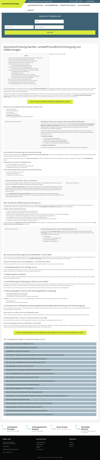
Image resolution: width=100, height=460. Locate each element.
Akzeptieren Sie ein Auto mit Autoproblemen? (23, 384)
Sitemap (71, 446)
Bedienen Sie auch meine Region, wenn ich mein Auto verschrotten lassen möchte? (37, 396)
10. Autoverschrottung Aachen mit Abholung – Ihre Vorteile (21, 82)
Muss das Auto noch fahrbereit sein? (20, 344)
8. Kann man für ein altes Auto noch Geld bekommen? (19, 79)
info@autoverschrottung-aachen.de (10, 449)
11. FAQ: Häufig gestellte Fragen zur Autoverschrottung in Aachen (22, 83)
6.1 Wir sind (13, 68)
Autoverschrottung (40, 442)
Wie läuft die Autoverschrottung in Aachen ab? (24, 392)
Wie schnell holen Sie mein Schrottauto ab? (22, 377)
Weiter (50, 32)
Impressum (71, 444)
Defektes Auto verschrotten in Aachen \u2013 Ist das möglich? (29, 414)
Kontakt (71, 442)
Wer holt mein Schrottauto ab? (18, 399)
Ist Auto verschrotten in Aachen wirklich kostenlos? (26, 358)
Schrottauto (22, 287)
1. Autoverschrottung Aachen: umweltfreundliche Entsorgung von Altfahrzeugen (25, 58)
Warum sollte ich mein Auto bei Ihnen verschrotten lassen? (28, 370)
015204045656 (90, 1)
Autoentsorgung (14, 183)
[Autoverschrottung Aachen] (3, 1)
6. (8, 67)
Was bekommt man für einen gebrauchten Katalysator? (26, 410)
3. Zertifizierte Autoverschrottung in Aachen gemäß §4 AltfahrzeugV (22, 61)
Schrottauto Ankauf (39, 447)
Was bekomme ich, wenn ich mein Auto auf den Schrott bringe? (29, 403)
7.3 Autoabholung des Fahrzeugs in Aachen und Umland (23, 74)
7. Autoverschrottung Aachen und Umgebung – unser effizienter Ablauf (23, 70)
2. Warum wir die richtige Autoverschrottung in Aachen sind (21, 59)
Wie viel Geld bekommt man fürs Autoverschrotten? (25, 362)
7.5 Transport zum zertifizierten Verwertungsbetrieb (22, 77)
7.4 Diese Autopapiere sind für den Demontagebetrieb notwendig (25, 76)
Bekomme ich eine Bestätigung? (17, 351)
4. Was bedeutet (11, 62)
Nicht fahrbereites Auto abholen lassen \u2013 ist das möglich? (30, 373)
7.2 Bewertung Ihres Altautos (17, 73)
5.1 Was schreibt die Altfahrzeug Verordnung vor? (21, 65)
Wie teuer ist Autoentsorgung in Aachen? (21, 347)
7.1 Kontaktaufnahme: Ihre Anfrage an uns (20, 71)
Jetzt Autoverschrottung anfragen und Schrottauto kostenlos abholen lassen (50, 332)
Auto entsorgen (39, 449)
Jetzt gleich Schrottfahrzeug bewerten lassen (50, 101)
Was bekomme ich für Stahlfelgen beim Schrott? (24, 407)
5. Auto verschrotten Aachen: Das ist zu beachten (18, 64)
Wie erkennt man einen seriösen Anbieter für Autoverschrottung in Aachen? (35, 355)
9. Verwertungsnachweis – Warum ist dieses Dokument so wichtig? (22, 80)
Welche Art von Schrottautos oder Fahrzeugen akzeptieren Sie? (30, 381)
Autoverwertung (18, 62)
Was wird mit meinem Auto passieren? (20, 388)
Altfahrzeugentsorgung (36, 257)
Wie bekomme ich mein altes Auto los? (20, 366)
